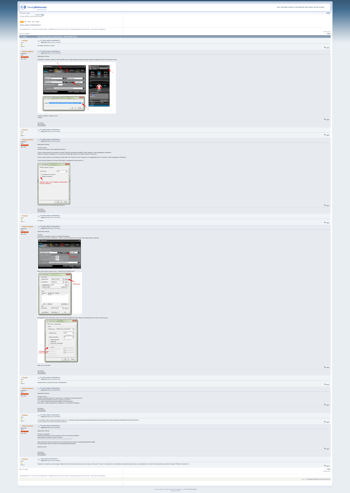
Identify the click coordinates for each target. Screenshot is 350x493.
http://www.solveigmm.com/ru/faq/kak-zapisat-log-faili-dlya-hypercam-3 (55, 438)
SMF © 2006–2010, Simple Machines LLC (175, 489)
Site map (316, 7)
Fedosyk (25, 40)
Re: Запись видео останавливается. (50, 40)
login (24, 13)
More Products (309, 7)
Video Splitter (284, 7)
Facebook (321, 7)
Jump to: (303, 479)
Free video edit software (191, 489)
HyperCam (291, 7)
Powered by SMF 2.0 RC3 (160, 489)
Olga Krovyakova (27, 51)
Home (278, 7)
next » (329, 31)
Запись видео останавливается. (49, 458)
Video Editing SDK (299, 7)
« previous (325, 31)
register (28, 13)
